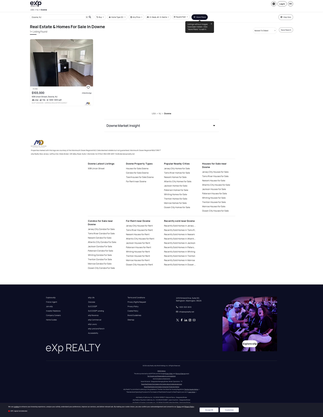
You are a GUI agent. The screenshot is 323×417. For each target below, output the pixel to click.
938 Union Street (96, 168)
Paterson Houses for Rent (138, 247)
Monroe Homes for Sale (175, 203)
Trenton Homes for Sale (175, 198)
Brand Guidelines (134, 315)
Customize (229, 410)
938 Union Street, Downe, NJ (44, 96)
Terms (179, 407)
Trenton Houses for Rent (138, 256)
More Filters (201, 17)
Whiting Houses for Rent (138, 251)
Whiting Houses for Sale (214, 197)
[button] (161, 125)
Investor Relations (53, 311)
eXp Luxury (92, 324)
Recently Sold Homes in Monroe (179, 260)
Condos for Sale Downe (137, 172)
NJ (160, 113)
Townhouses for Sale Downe (140, 177)
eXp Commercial (94, 320)
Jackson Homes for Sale (175, 185)
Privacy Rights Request (137, 302)
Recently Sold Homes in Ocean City (180, 264)
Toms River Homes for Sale (177, 172)
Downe (167, 113)
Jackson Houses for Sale (214, 189)
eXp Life (91, 297)
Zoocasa (91, 302)
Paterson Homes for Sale (176, 190)
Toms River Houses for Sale (215, 176)
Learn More (191, 392)
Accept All (209, 410)
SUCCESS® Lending (96, 311)
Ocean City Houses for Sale (215, 210)
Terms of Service (181, 373)
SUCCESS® (92, 306)
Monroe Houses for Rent (138, 260)
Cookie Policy (133, 311)
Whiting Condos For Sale (100, 255)
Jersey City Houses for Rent (139, 225)
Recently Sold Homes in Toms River (180, 230)
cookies (16, 407)
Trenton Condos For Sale (100, 259)
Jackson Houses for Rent (138, 243)
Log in (282, 4)
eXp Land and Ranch (96, 329)
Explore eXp (50, 297)
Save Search (286, 30)
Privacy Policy (133, 306)
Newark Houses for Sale (213, 180)
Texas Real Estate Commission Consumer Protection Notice (161, 387)
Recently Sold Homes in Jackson (179, 243)
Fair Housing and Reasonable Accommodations (161, 376)
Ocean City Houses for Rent (139, 264)
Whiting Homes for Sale (175, 194)
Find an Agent (51, 302)
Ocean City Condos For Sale (101, 268)
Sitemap (131, 320)
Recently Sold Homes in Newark (179, 234)
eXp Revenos (93, 315)
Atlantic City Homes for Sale (177, 181)
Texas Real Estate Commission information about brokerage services (161, 384)
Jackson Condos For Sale (100, 246)
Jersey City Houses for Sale (215, 171)
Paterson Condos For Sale (100, 250)
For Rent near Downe (136, 181)
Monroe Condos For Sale (100, 263)
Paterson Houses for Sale (214, 193)
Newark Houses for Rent (138, 234)
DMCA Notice (161, 371)
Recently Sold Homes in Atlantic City (180, 238)
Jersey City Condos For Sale (101, 229)
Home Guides (51, 320)
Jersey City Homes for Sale (177, 168)
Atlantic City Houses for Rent (140, 238)
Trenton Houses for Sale (214, 202)
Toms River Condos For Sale (101, 233)
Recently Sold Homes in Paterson (180, 247)
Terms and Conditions (136, 297)
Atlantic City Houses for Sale (216, 184)
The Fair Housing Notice (191, 389)
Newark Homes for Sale (175, 177)
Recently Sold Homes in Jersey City (180, 225)
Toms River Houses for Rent (139, 230)
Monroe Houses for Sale (213, 206)
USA (154, 113)
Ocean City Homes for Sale (177, 207)
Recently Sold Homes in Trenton (179, 256)
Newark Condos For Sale (99, 237)
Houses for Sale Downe (137, 168)
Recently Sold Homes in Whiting (179, 251)
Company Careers (53, 315)
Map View (287, 17)
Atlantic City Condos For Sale (102, 242)
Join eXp (49, 306)
